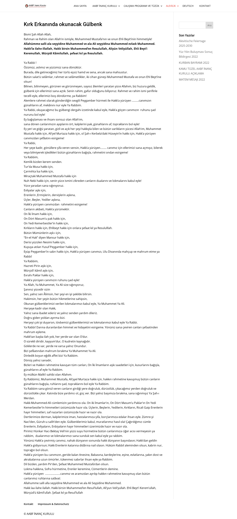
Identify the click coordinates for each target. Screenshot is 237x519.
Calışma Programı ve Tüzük (141, 6)
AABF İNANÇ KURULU (104, 6)
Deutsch (188, 6)
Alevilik (171, 6)
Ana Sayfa (80, 6)
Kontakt (205, 6)
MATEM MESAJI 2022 (192, 79)
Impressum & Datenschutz (53, 504)
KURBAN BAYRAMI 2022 (194, 63)
